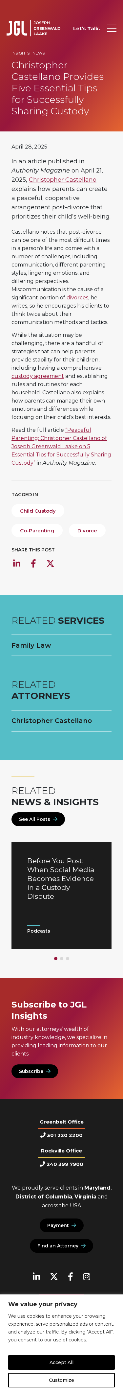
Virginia (85, 1197)
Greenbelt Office (62, 1122)
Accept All (61, 1362)
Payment (58, 1225)
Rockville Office (61, 1151)
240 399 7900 (65, 1164)
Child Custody (38, 511)
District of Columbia (43, 1197)
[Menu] (111, 28)
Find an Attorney (57, 1246)
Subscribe (31, 1071)
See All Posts (34, 819)
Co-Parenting (37, 530)
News (38, 53)
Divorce (87, 530)
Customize (61, 1380)
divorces (76, 297)
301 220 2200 (65, 1135)
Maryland (97, 1188)
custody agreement (37, 376)
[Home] (33, 28)
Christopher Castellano (62, 179)
